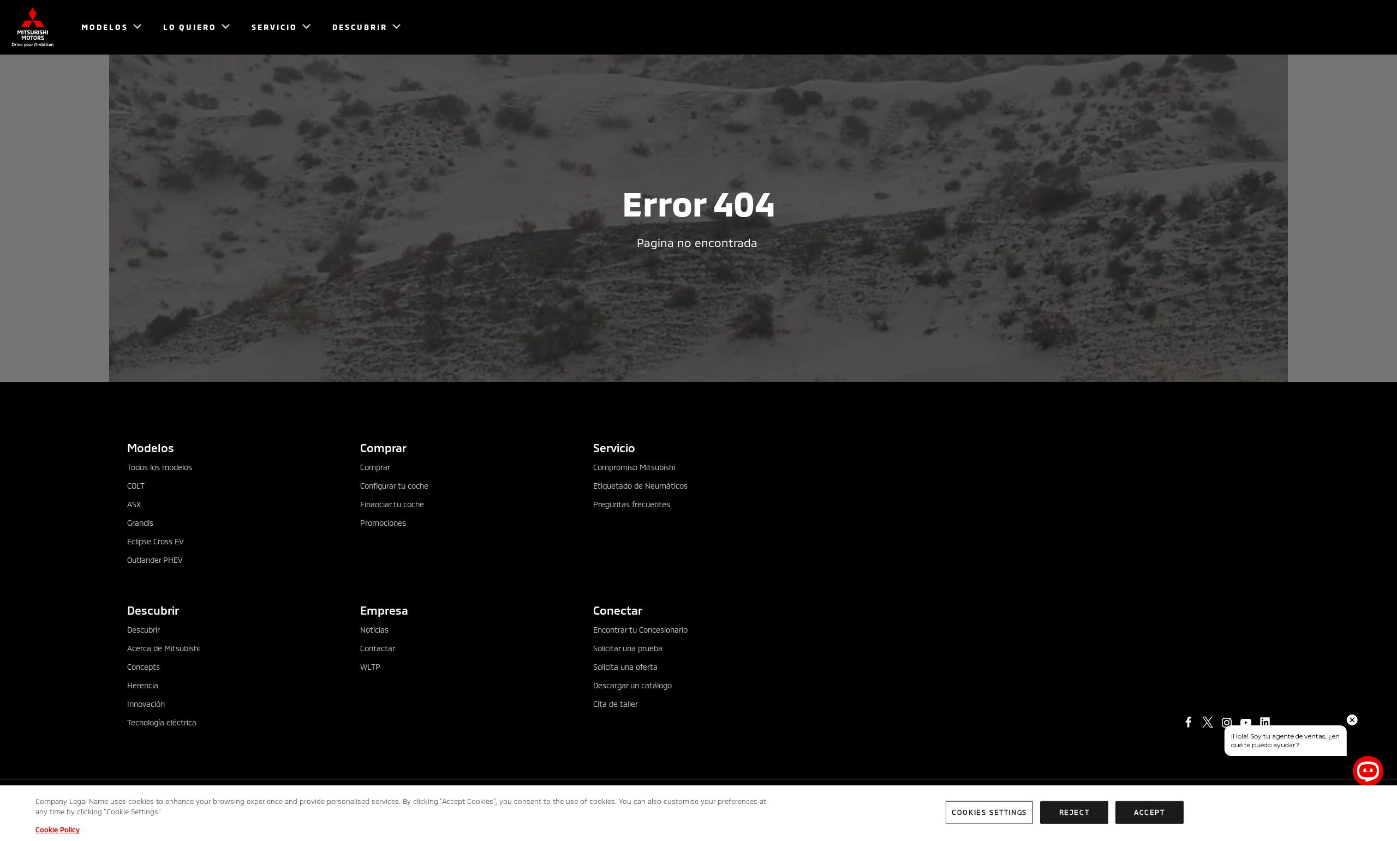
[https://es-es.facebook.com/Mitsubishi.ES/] (1188, 722)
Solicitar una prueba (627, 648)
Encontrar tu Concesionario (640, 629)
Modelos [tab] (150, 447)
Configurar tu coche (394, 485)
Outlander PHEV (155, 559)
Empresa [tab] (384, 610)
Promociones (383, 522)
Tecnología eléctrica (161, 722)
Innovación (146, 703)
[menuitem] (106, 27)
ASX (134, 504)
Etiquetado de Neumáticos (640, 485)
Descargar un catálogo (632, 685)
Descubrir (143, 629)
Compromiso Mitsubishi (634, 467)
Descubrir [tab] (153, 610)
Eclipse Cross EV (155, 541)
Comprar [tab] (383, 447)
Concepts (143, 666)
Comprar (375, 467)
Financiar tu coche (392, 504)
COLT (136, 485)
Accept (1149, 812)
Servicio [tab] (614, 447)
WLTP (370, 666)
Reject (1074, 812)
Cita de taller (615, 703)
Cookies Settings (989, 812)
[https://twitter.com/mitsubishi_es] (1207, 722)
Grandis (140, 522)
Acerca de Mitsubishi (163, 648)
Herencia (142, 685)
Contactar (377, 648)
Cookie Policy (57, 829)
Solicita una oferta (625, 666)
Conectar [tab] (617, 610)
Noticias (374, 629)
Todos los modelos (159, 467)
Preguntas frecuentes (631, 504)
